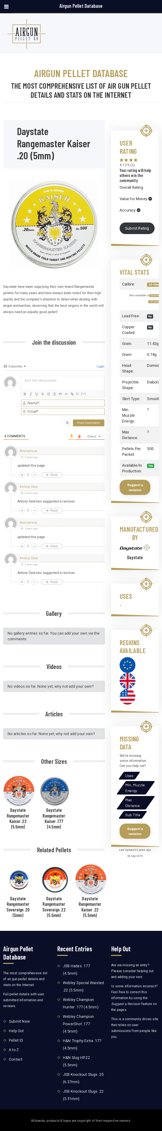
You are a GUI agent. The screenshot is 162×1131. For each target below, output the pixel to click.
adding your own (129, 977)
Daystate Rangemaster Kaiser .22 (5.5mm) (18, 818)
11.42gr (153, 343)
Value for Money (133, 199)
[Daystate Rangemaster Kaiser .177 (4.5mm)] (55, 791)
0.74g (152, 354)
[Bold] (25, 394)
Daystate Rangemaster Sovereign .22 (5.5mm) (54, 907)
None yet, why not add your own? (65, 686)
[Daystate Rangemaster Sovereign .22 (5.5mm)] (55, 879)
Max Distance (132, 802)
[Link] (72, 394)
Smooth (154, 399)
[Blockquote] (60, 394)
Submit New (19, 1021)
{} (77, 393)
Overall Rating (131, 187)
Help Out (16, 1031)
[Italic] (31, 394)
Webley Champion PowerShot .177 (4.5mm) (78, 1023)
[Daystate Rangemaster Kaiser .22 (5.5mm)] (19, 791)
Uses (129, 775)
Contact (15, 1059)
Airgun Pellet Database (81, 6)
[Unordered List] (54, 394)
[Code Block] (66, 394)
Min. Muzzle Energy (135, 788)
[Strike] (43, 394)
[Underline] (37, 394)
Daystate (135, 557)
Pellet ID (16, 1040)
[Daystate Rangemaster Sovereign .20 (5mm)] (19, 879)
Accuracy (128, 210)
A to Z (14, 1050)
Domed (153, 365)
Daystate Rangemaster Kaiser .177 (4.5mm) (54, 818)
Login (100, 366)
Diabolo (153, 382)
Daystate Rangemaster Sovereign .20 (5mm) (18, 907)
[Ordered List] (48, 394)
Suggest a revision (135, 487)
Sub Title (132, 814)
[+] (83, 393)
